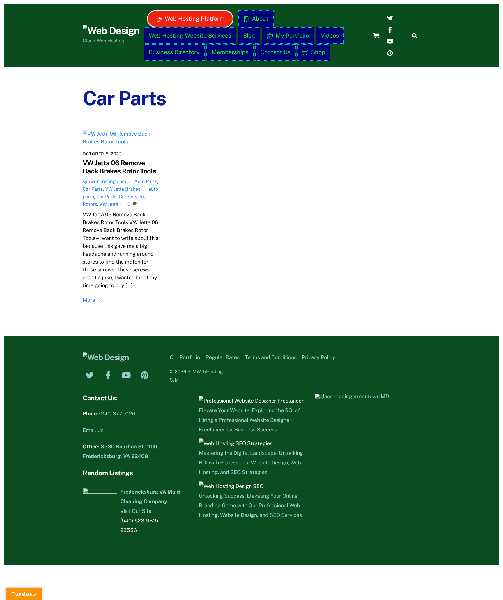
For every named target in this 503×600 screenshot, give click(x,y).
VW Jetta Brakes (122, 189)
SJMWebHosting (205, 371)
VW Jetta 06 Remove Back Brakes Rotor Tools (119, 167)
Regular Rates (223, 357)
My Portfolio (291, 35)
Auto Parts (145, 181)
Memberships (230, 52)
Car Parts (93, 189)
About (259, 18)
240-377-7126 (118, 413)
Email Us (93, 430)
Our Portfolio (185, 357)
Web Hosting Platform (193, 18)
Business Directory (174, 52)
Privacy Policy (318, 357)
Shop (317, 52)
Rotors (90, 204)
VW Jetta (108, 204)
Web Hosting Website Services (190, 35)
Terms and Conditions (271, 357)
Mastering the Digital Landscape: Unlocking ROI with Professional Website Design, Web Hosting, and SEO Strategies (251, 462)
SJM (174, 380)
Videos (330, 35)
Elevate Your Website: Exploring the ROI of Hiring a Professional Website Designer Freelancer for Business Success (249, 420)
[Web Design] (111, 30)
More (89, 300)
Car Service (131, 196)
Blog (249, 35)
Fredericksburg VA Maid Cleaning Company (150, 496)
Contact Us (275, 52)
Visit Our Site (135, 511)
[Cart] (376, 35)
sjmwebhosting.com (104, 181)
